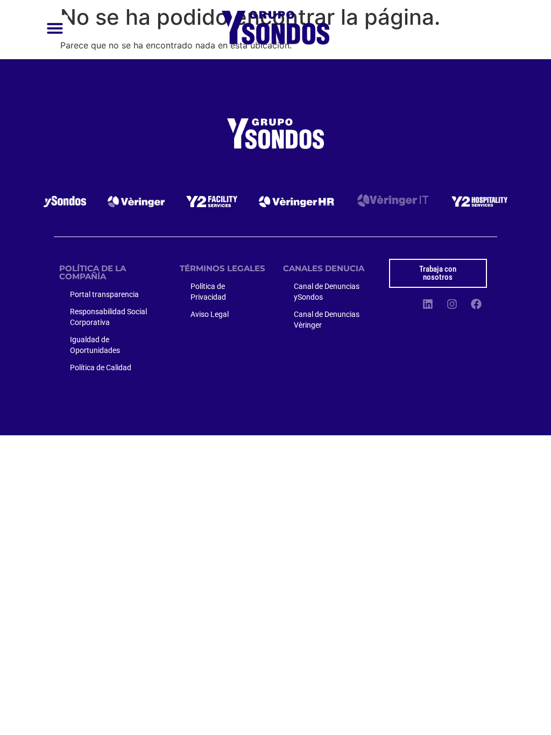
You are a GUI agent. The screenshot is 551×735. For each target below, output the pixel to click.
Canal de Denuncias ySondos (326, 291)
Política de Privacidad (208, 291)
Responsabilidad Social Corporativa (108, 317)
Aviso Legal (209, 314)
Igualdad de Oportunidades (95, 345)
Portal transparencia (104, 294)
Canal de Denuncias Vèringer (326, 319)
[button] (55, 28)
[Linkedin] (428, 304)
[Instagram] (452, 304)
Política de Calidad (100, 367)
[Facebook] (476, 304)
